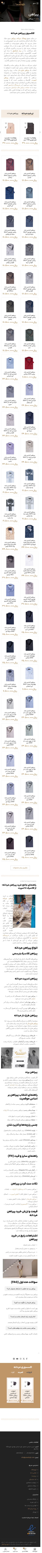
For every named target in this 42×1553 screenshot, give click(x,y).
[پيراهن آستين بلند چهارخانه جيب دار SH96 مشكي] (29, 644)
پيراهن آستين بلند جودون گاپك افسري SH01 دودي (10, 572)
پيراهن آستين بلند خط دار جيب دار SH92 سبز (29, 797)
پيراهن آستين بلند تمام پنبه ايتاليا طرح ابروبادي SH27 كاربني (29, 541)
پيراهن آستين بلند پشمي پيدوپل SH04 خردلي (29, 174)
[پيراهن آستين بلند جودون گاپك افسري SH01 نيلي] (10, 589)
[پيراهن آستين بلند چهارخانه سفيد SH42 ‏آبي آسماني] (29, 672)
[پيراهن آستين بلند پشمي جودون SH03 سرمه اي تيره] (29, 220)
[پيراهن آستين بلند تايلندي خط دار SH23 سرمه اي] (29, 417)
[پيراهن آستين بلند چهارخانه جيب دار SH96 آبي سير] (29, 615)
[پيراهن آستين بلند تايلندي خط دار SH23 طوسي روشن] (10, 419)
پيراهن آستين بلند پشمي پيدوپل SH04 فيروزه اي (29, 203)
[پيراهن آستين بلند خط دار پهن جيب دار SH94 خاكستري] (10, 702)
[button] (25, 1385)
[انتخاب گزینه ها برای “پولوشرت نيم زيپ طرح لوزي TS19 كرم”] (6, 127)
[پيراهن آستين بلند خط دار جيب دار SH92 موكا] (10, 816)
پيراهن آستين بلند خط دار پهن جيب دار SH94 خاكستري (10, 714)
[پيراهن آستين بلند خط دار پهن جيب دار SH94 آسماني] (29, 700)
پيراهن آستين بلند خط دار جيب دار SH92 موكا (10, 827)
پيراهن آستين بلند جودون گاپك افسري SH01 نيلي (10, 600)
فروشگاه (33, 1469)
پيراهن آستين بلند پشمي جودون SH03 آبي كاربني (10, 203)
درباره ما (34, 1475)
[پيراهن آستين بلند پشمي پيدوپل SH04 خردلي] (29, 163)
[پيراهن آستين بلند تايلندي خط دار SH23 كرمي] (29, 445)
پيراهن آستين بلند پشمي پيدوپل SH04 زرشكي (10, 174)
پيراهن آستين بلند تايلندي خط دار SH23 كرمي (29, 456)
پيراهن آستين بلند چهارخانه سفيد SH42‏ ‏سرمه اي (10, 685)
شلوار (33, 998)
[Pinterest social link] (13, 1358)
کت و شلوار (22, 1188)
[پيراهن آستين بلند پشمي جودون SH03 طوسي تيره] (29, 248)
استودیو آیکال (5, 1543)
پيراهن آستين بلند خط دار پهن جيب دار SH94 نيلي (29, 768)
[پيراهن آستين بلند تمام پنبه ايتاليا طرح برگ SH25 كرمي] (10, 532)
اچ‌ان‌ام (12, 1084)
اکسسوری (24, 1203)
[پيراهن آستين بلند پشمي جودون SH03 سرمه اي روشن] (10, 220)
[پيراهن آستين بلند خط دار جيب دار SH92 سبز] (29, 785)
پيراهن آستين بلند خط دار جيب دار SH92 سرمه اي (10, 799)
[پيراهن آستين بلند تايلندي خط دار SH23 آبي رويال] (29, 388)
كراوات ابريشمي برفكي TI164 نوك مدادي (13, 1393)
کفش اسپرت (14, 1193)
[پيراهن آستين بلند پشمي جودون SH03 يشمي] (10, 305)
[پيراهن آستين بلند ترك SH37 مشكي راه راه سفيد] (10, 504)
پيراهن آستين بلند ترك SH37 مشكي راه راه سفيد (10, 515)
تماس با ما (33, 1472)
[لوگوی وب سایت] (20, 3)
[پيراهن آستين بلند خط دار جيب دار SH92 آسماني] (10, 759)
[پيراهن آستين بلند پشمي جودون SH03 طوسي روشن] (10, 248)
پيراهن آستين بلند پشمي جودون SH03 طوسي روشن (10, 260)
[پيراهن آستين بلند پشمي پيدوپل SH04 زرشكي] (10, 163)
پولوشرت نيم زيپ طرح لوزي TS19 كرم (10, 139)
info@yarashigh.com (29, 1457)
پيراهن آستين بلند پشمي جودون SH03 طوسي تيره (29, 260)
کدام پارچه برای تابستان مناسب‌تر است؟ (23, 1316)
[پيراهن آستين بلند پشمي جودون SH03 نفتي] (29, 305)
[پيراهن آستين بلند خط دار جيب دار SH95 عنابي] (10, 842)
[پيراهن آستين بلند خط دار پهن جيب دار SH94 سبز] (29, 729)
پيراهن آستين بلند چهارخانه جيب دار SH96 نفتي (10, 657)
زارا (16, 1084)
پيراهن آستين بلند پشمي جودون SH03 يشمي (10, 316)
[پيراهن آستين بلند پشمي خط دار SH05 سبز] (29, 333)
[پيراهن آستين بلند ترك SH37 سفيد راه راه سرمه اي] (10, 475)
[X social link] (23, 1358)
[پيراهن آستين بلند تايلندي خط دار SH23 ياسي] (10, 447)
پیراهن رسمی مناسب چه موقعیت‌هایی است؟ (21, 1327)
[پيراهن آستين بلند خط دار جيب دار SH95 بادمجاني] (29, 840)
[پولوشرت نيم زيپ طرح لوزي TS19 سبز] (30, 128)
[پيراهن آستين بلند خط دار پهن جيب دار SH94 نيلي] (29, 757)
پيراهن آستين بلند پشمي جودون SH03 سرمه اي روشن (10, 231)
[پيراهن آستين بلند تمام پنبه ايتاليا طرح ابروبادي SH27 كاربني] (29, 530)
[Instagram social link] (20, 1358)
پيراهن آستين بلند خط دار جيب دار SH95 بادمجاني (29, 852)
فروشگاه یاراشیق (14, 85)
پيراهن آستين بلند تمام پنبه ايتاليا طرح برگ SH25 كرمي (10, 543)
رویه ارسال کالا (32, 1508)
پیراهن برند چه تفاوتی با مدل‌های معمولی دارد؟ (21, 1288)
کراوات (5, 1109)
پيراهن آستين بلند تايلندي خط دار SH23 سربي (10, 401)
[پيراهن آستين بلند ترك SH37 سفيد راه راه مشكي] (29, 502)
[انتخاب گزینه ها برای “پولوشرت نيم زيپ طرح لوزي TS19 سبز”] (25, 127)
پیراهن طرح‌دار (31, 1198)
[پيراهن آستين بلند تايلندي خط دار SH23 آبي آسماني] (10, 362)
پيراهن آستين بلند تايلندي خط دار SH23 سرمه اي (29, 428)
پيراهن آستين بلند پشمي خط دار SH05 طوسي (10, 345)
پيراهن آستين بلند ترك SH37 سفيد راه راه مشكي (29, 513)
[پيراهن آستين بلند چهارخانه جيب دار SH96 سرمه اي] (10, 617)
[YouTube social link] (17, 1358)
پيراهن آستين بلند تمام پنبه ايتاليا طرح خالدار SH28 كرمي (29, 570)
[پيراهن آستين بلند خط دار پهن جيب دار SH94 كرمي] (10, 731)
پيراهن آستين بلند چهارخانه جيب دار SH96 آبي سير (29, 627)
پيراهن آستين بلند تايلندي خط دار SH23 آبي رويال (29, 399)
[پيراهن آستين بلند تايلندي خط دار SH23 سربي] (10, 390)
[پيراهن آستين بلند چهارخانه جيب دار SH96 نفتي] (10, 645)
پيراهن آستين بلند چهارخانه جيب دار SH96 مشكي (29, 655)
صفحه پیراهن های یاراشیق (20, 87)
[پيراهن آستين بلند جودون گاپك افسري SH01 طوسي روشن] (29, 587)
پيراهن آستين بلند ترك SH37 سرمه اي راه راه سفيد (29, 485)
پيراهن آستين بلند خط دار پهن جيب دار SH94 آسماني (29, 712)
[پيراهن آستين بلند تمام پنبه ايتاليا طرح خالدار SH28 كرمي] (29, 558)
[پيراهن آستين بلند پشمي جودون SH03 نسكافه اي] (10, 277)
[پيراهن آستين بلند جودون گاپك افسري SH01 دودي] (10, 560)
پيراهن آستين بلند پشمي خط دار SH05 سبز (29, 345)
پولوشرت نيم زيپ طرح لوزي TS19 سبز (30, 139)
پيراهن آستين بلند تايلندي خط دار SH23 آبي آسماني (10, 373)
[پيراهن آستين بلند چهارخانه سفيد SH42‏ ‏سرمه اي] (10, 674)
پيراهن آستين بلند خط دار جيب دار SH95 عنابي (10, 854)
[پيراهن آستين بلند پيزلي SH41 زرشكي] (29, 362)
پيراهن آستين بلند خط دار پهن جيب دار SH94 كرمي (10, 742)
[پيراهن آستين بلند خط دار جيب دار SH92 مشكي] (29, 812)
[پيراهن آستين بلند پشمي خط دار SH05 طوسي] (10, 333)
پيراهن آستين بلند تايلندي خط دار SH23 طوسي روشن (10, 430)
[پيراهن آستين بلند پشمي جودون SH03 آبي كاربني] (10, 191)
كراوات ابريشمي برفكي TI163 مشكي (27, 1393)
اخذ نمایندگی (32, 1478)
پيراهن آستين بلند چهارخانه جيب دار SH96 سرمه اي (10, 628)
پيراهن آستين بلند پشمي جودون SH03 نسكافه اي (10, 288)
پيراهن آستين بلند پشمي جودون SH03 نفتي (29, 316)
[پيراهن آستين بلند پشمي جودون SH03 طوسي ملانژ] (29, 277)
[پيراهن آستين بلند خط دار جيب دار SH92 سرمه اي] (10, 787)
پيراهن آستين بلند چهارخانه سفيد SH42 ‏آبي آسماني (29, 683)
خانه (37, 19)
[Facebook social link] (26, 1358)
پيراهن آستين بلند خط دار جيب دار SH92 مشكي (29, 823)
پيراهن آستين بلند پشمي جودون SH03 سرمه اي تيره (29, 231)
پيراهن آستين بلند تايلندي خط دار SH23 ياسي (10, 458)
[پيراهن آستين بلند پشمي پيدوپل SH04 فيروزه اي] (29, 191)
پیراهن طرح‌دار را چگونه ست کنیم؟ (24, 1302)
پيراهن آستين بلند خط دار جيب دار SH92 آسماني (10, 770)
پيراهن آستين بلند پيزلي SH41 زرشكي (29, 372)
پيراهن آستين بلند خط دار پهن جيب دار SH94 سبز (29, 740)
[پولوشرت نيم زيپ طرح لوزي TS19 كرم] (10, 128)
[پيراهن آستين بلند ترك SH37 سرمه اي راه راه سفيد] (29, 473)
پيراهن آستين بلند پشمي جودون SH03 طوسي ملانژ (29, 288)
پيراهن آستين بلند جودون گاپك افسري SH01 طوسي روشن (29, 598)
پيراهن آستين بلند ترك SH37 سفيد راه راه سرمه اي (10, 487)
